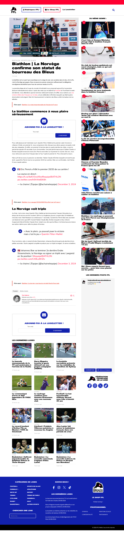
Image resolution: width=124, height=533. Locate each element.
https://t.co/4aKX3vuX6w (30, 176)
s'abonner (63, 135)
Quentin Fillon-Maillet (51, 233)
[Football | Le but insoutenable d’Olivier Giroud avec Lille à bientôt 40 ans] (66, 383)
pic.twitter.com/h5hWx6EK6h (32, 179)
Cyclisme (14, 359)
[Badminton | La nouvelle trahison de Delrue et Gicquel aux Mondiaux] (66, 446)
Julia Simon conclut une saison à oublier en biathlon (96, 194)
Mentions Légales (105, 511)
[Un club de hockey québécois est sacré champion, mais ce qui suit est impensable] (98, 55)
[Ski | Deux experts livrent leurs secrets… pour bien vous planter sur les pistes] (98, 256)
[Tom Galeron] (16, 298)
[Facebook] (71, 296)
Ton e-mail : (36, 131)
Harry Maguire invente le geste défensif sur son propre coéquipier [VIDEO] (42, 365)
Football (36, 359)
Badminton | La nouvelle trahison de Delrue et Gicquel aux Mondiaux (65, 459)
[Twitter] (74, 296)
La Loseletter (69, 10)
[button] (113, 10)
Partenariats (103, 514)
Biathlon (16, 60)
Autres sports (33, 504)
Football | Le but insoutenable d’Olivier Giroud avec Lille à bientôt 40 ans (65, 397)
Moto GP (13, 492)
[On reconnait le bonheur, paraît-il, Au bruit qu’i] (98, 296)
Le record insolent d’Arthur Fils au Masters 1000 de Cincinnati (20, 429)
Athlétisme (59, 359)
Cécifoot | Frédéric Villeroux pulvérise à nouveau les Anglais (43, 428)
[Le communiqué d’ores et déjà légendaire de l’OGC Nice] (21, 383)
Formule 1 (14, 489)
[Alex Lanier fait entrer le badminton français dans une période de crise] (66, 415)
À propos (15, 291)
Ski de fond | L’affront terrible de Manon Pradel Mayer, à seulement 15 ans (97, 243)
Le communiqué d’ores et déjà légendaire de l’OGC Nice (21, 396)
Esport (30, 492)
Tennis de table (33, 495)
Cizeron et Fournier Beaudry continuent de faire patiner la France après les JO (94, 164)
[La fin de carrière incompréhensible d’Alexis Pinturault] (98, 128)
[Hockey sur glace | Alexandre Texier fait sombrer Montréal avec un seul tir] (98, 103)
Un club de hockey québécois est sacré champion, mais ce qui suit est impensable (96, 67)
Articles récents (24, 291)
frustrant (58, 90)
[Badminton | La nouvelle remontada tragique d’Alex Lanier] (44, 446)
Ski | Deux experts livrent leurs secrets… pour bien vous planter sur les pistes (96, 268)
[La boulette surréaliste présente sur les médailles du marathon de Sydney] (66, 350)
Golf (29, 501)
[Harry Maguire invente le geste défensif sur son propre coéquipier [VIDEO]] (44, 350)
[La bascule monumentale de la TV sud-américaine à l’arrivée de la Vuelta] (21, 350)
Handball (31, 498)
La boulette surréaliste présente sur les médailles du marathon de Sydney (66, 364)
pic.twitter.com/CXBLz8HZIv (31, 258)
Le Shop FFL (53, 10)
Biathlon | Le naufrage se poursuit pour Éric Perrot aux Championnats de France (97, 218)
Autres (58, 424)
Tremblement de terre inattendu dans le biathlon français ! (96, 91)
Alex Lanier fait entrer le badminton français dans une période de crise (65, 429)
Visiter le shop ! (98, 502)
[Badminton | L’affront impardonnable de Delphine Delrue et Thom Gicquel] (21, 446)
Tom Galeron (25, 295)
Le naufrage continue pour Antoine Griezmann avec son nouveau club (43, 397)
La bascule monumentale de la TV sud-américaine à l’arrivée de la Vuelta (21, 364)
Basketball (15, 504)
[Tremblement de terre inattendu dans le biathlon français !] (98, 80)
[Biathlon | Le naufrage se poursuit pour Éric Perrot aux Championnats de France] (98, 206)
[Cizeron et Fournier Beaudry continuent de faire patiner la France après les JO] (98, 152)
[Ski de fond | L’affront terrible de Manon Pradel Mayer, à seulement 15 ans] (98, 231)
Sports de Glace (28, 60)
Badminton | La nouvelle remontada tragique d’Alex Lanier (43, 459)
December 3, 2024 (67, 184)
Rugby (12, 501)
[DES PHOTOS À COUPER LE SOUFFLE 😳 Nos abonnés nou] (98, 316)
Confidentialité (87, 514)
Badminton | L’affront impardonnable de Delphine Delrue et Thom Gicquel (21, 459)
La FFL (33, 297)
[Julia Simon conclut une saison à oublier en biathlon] (98, 180)
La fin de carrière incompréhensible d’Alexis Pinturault (97, 140)
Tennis (14, 424)
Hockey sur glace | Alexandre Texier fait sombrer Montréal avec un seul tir (97, 115)
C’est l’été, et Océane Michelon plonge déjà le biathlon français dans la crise (96, 42)
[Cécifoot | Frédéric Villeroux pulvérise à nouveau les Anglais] (44, 415)
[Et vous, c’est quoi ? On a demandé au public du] (98, 337)
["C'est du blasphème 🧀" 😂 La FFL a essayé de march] (98, 357)
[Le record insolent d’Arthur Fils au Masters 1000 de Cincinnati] (21, 415)
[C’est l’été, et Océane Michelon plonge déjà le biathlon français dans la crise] (98, 30)
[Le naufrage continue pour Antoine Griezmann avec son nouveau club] (44, 383)
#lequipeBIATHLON (51, 176)
